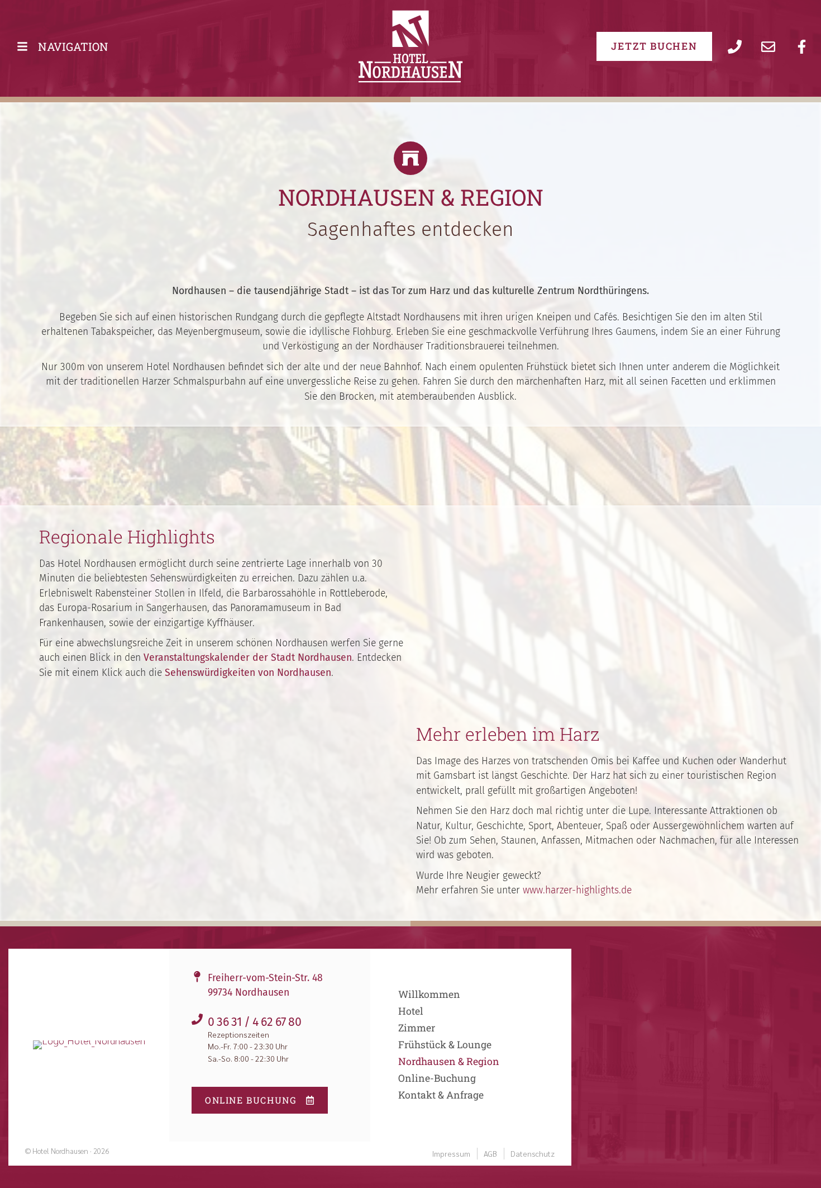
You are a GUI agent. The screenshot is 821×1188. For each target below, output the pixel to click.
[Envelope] (768, 46)
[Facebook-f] (801, 46)
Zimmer (416, 1028)
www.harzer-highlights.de (577, 890)
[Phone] (734, 46)
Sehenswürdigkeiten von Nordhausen (248, 673)
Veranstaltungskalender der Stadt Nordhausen (248, 658)
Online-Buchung (437, 1078)
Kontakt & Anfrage (441, 1095)
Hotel (410, 1011)
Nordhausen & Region (448, 1061)
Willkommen (429, 994)
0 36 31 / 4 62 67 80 (255, 1022)
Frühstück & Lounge (444, 1044)
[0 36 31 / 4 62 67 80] (197, 1019)
